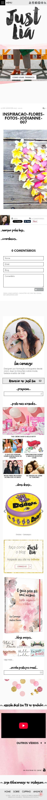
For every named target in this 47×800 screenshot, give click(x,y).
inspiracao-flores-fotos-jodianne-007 (24, 118)
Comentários (38, 218)
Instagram (33, 2)
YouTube (30, 2)
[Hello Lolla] (24, 653)
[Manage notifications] (41, 794)
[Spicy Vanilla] (10, 653)
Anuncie (38, 792)
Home (8, 792)
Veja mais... (9, 660)
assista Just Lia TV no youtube (23, 705)
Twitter (39, 2)
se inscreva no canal (32, 770)
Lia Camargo (17, 797)
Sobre (16, 792)
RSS (45, 2)
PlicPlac (36, 797)
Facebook (36, 2)
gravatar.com (12, 295)
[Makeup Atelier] (24, 644)
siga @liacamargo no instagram (23, 782)
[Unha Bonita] (10, 644)
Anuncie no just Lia (22, 381)
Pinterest (42, 2)
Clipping (26, 792)
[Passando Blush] (37, 653)
